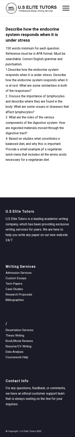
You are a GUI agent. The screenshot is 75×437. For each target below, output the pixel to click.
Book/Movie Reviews (19, 341)
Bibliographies (15, 300)
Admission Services (19, 273)
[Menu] (63, 8)
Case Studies (14, 289)
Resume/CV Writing (18, 346)
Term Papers (14, 283)
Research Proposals (19, 294)
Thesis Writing (15, 335)
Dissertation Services (19, 330)
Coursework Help (17, 357)
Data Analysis (14, 352)
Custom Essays (16, 278)
